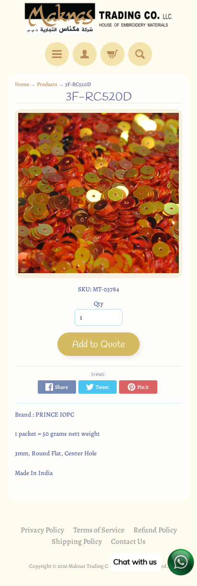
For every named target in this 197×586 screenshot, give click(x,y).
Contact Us (128, 541)
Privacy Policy (42, 530)
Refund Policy (155, 530)
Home (22, 84)
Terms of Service (98, 530)
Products (47, 84)
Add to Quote (98, 344)
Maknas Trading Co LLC (94, 566)
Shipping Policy (77, 541)
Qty (98, 303)
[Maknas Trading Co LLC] (98, 18)
